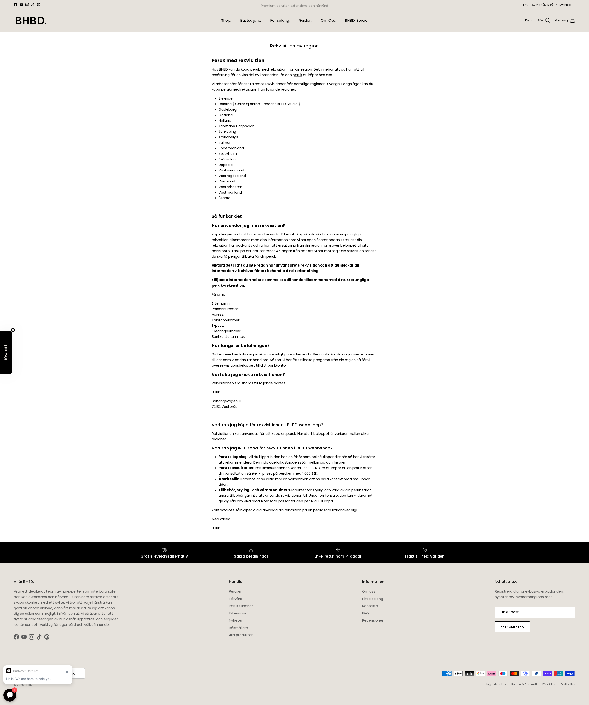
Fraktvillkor (568, 684)
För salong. (280, 20)
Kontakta (370, 605)
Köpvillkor (548, 684)
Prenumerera (512, 626)
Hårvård (235, 598)
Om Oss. (328, 20)
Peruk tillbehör (241, 605)
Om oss (368, 591)
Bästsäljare (238, 627)
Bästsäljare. (250, 20)
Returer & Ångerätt (524, 684)
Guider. (305, 20)
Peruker (235, 591)
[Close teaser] (13, 330)
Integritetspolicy (495, 684)
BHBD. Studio (356, 20)
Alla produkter (241, 634)
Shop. (226, 20)
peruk (297, 74)
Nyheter (236, 620)
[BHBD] (31, 20)
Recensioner (372, 620)
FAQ (525, 5)
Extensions (238, 613)
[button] (6, 352)
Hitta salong (372, 598)
